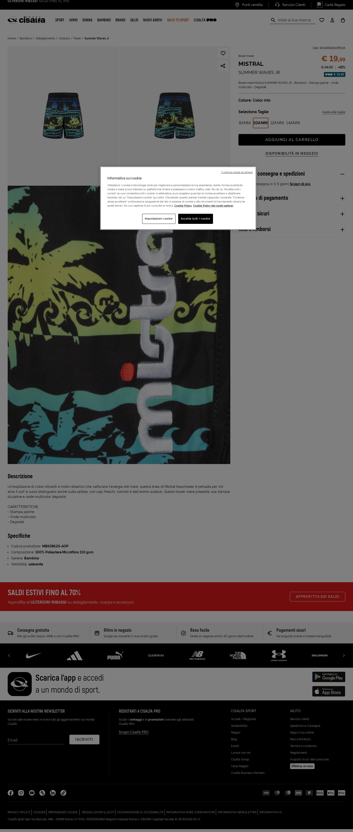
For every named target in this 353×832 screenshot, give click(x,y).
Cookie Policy (183, 205)
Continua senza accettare (237, 172)
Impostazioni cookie (159, 218)
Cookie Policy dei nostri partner (213, 205)
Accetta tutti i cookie (195, 218)
